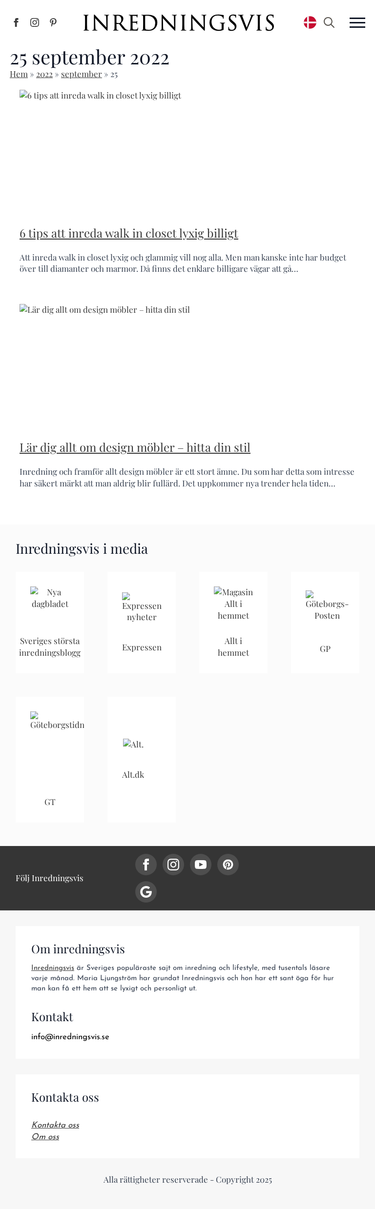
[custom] (228, 864)
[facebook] (146, 864)
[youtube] (200, 864)
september (81, 73)
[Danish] (310, 22)
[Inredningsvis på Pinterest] (53, 22)
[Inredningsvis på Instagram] (34, 22)
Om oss (45, 1137)
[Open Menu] (357, 22)
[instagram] (173, 864)
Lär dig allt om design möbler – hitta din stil (135, 447)
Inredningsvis (52, 968)
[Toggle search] (329, 22)
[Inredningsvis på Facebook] (16, 22)
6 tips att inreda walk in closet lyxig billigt (129, 233)
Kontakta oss (55, 1125)
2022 (44, 73)
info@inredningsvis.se (70, 1037)
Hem (19, 73)
